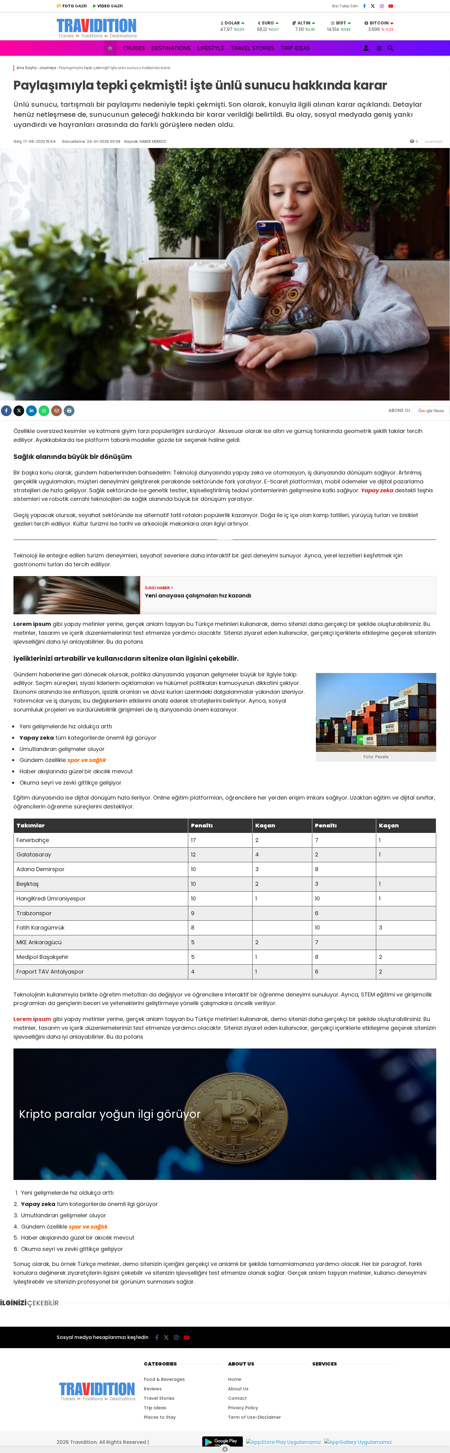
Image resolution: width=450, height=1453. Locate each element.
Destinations (171, 48)
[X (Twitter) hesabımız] (373, 6)
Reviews (153, 1389)
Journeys (433, 141)
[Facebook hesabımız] (364, 6)
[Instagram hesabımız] (382, 6)
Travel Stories (252, 48)
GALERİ (74, 6)
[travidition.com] (97, 37)
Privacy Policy (243, 1408)
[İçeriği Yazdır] (69, 410)
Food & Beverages (164, 1379)
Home (234, 1379)
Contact (237, 1398)
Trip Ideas (295, 48)
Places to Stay (160, 1417)
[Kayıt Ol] (367, 48)
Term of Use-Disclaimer (254, 1417)
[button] (111, 48)
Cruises (134, 48)
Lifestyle (210, 48)
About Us (238, 1389)
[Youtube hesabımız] (390, 6)
